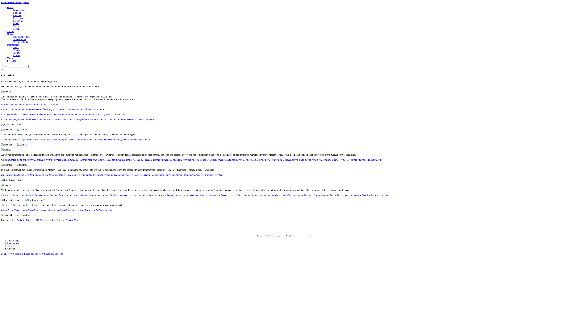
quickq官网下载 (9, 254)
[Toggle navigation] (2, 69)
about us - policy (305, 236)
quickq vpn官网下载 (38, 254)
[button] (10, 7)
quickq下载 (22, 254)
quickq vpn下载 (55, 254)
